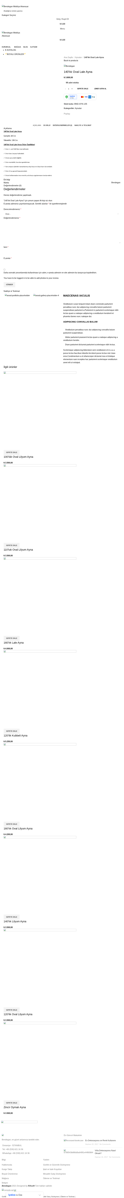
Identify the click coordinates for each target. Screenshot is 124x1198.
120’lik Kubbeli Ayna (15, 735)
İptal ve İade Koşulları (52, 1169)
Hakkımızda (7, 1165)
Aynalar (78, 57)
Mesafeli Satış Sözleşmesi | (50, 1197)
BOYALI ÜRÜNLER (15, 54)
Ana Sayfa (68, 57)
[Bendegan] (19, 1127)
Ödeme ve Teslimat (51, 1178)
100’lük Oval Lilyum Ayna (18, 456)
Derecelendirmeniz (12, 209)
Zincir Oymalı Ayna (15, 1107)
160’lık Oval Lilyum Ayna (18, 828)
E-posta (8, 258)
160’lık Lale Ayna (14, 642)
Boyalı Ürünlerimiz (10, 1174)
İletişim (5, 1183)
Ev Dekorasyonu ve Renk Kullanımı (100, 1140)
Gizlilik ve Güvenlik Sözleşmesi (56, 1165)
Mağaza (5, 1178)
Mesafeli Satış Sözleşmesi (54, 1174)
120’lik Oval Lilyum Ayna (18, 1014)
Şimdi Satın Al (100, 89)
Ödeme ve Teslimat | (68, 1197)
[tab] (37, 125)
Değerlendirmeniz (12, 218)
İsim (6, 247)
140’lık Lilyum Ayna (15, 921)
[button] (12, 452)
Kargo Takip (7, 1169)
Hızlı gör (7, 447)
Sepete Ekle (82, 89)
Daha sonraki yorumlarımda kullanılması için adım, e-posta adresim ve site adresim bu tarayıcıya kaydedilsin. (50, 273)
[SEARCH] (119, 12)
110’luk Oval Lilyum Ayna (18, 549)
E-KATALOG (10, 50)
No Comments (105, 1144)
